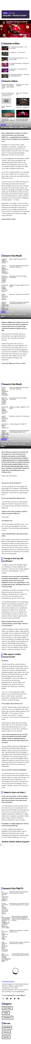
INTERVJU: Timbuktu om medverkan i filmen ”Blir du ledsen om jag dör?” (15, 444)
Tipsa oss (6, 1032)
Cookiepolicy (7, 1017)
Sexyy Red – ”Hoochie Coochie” (15, 15)
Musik (3, 125)
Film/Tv (4, 439)
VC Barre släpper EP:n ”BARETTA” (14, 127)
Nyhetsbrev (7, 1008)
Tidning (5, 1013)
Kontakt (6, 1037)
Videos (5, 13)
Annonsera (7, 1027)
